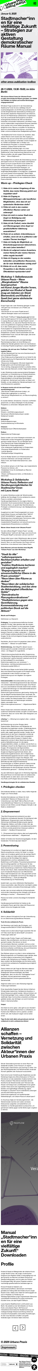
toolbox (31, 81)
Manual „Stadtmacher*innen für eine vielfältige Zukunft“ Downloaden (19, 1243)
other (4, 81)
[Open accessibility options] (34, 1367)
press (11, 81)
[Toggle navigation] (34, 3)
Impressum (8, 1347)
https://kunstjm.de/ (23, 317)
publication (20, 81)
